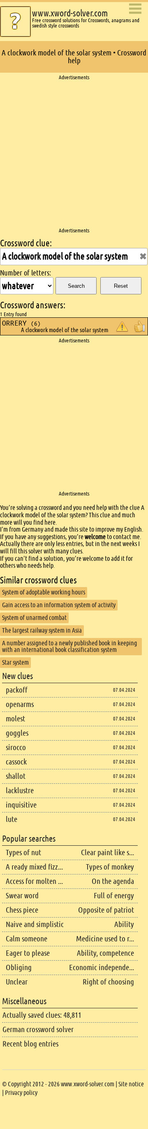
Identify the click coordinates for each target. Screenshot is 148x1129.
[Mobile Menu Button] (135, 9)
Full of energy (114, 895)
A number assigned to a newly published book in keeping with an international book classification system (69, 646)
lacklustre (20, 790)
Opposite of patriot (106, 910)
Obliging (19, 967)
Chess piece (22, 910)
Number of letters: (25, 273)
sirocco (16, 747)
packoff (17, 690)
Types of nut (23, 852)
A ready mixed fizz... (34, 867)
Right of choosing (108, 982)
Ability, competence (105, 953)
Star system (15, 662)
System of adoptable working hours (43, 592)
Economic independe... (101, 967)
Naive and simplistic (35, 924)
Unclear (17, 982)
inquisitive (21, 805)
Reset (121, 286)
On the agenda (113, 881)
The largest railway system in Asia (42, 630)
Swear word (22, 895)
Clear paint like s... (107, 852)
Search (76, 286)
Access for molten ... (34, 881)
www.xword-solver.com (70, 13)
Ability (124, 924)
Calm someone (26, 939)
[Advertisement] (74, 154)
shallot (15, 776)
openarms (20, 704)
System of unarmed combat (34, 617)
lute (11, 819)
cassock (16, 762)
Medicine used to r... (105, 939)
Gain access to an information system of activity (59, 605)
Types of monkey (110, 867)
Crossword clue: (26, 243)
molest (15, 719)
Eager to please (28, 953)
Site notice (131, 1084)
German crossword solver (38, 1029)
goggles (17, 733)
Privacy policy (21, 1092)
